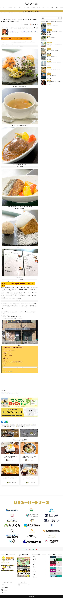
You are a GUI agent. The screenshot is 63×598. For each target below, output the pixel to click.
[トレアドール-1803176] (20, 331)
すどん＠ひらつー (13, 32)
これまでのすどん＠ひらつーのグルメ (9, 393)
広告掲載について (4, 590)
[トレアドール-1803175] (20, 227)
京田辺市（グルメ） (11, 426)
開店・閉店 (10, 7)
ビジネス (43, 7)
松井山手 (22, 426)
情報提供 (2, 584)
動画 (28, 7)
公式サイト (5, 371)
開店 (27, 426)
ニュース (4, 7)
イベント (38, 7)
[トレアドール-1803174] (20, 187)
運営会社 (2, 589)
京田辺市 (4, 426)
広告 (57, 7)
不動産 (53, 7)
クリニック (33, 7)
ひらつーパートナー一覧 (5, 562)
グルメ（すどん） (6, 424)
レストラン (34, 424)
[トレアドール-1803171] (20, 66)
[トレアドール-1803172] (20, 105)
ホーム (34, 556)
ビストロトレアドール (21, 424)
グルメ (16, 7)
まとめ (20, 7)
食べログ (10, 371)
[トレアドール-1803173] (20, 144)
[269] (20, 262)
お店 (24, 7)
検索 (60, 18)
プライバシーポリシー (4, 587)
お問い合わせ (35, 577)
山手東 (18, 426)
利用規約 (2, 585)
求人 (48, 7)
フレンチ (28, 424)
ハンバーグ (13, 424)
